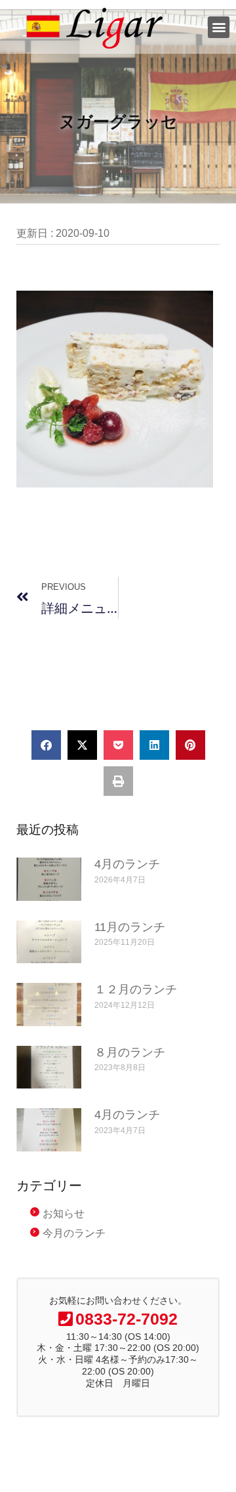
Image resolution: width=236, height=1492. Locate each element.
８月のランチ (129, 1052)
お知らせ (64, 1213)
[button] (218, 27)
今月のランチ (74, 1233)
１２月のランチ (135, 989)
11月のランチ (129, 927)
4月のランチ (127, 864)
